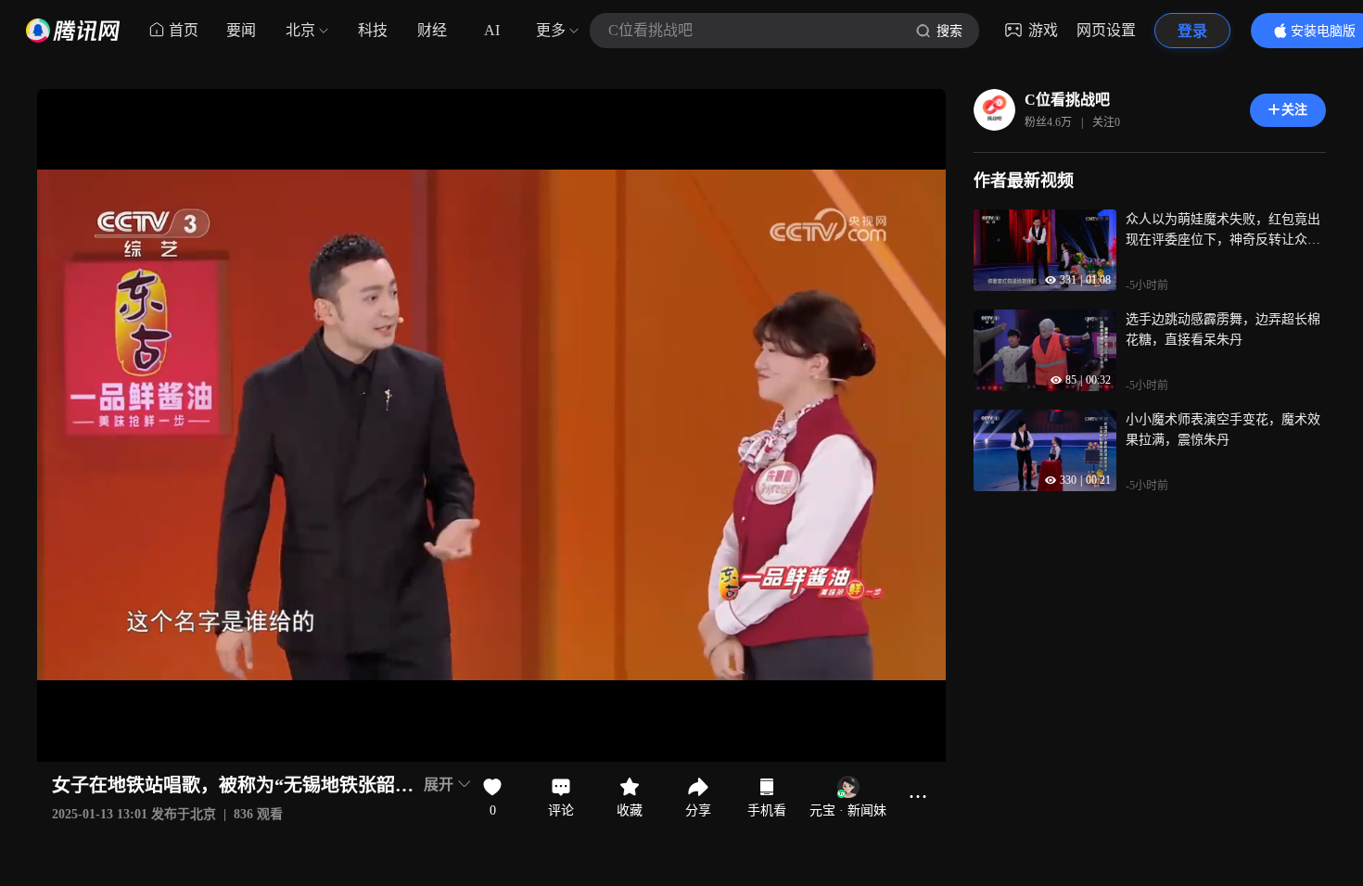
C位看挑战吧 (1067, 100)
